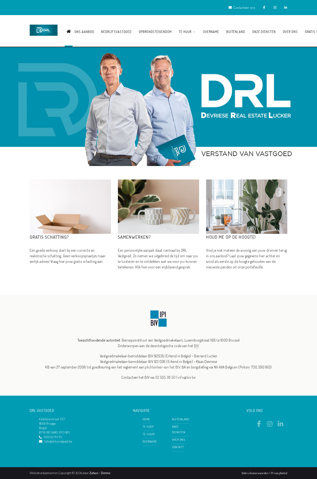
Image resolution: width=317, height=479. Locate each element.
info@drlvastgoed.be (58, 441)
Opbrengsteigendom (155, 31)
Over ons (290, 31)
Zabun (93, 473)
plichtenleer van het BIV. (163, 367)
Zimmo (105, 473)
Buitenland (235, 31)
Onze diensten (264, 31)
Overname (211, 31)
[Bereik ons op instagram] (270, 425)
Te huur (148, 434)
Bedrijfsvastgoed (116, 31)
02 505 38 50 (165, 377)
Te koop (148, 426)
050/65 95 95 (53, 437)
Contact (178, 447)
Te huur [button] (185, 31)
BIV (196, 345)
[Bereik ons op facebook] (259, 425)
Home (146, 419)
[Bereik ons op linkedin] (280, 425)
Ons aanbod (84, 31)
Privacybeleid (279, 473)
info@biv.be (186, 377)
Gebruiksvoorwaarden (255, 473)
